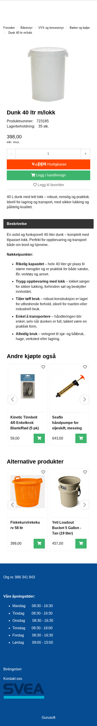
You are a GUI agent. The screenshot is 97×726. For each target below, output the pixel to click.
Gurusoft (48, 717)
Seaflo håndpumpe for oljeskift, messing (67, 422)
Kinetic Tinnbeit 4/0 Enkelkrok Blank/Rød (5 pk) (24, 422)
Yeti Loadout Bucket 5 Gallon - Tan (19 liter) (66, 527)
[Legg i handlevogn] (39, 438)
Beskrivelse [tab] (17, 224)
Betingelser (12, 669)
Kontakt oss (12, 679)
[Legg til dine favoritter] (43, 367)
